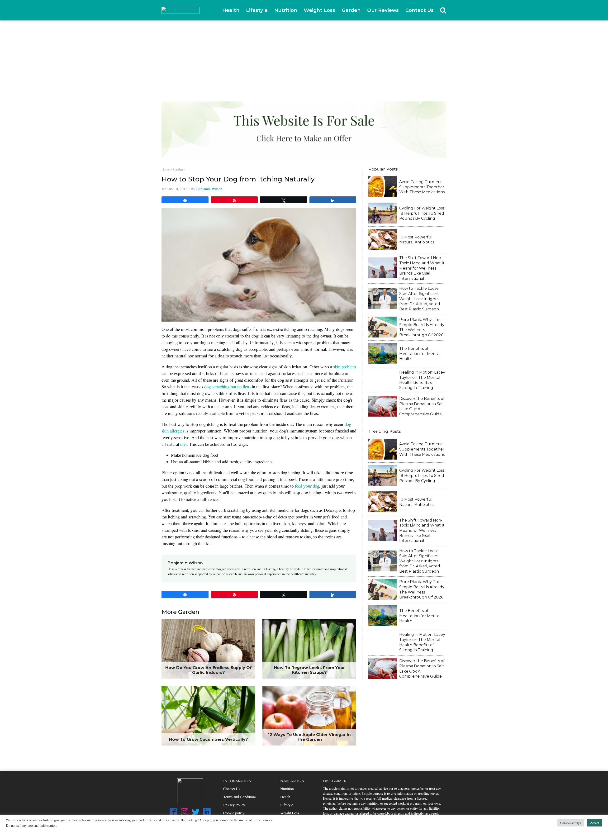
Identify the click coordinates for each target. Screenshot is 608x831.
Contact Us (419, 10)
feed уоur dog (307, 486)
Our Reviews (383, 10)
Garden (351, 10)
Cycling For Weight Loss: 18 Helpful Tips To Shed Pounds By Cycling (422, 213)
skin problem (344, 367)
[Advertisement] (304, 56)
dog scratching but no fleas (227, 386)
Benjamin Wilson (209, 188)
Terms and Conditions (239, 796)
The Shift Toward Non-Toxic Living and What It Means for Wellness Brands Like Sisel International (422, 268)
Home (166, 169)
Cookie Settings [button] (570, 823)
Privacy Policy (234, 804)
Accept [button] (594, 823)
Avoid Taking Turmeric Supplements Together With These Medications (422, 187)
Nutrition (285, 10)
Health (230, 10)
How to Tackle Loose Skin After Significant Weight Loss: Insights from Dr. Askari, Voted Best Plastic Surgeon (419, 298)
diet (183, 444)
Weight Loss (319, 10)
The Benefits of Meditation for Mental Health (420, 353)
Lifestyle (257, 10)
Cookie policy (233, 812)
